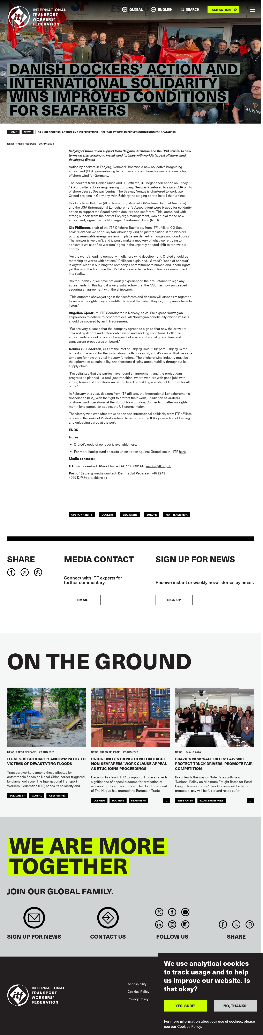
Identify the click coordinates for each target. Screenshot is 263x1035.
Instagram (172, 924)
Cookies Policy (138, 991)
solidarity (17, 795)
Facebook (172, 912)
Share (21, 559)
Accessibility (137, 984)
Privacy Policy (138, 999)
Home (13, 132)
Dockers (108, 514)
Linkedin (159, 924)
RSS (185, 924)
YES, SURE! (185, 1005)
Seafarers (130, 514)
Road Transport (211, 800)
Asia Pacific (57, 795)
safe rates (185, 800)
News (27, 132)
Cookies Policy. (189, 1026)
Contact (108, 920)
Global (37, 795)
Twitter (159, 912)
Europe (151, 514)
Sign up (174, 599)
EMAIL (82, 599)
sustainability (81, 514)
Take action (220, 9)
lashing (99, 800)
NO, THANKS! (235, 1005)
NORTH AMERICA (177, 514)
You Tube (185, 912)
